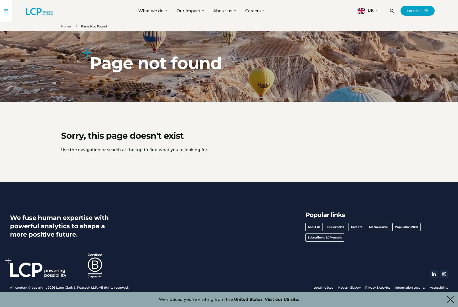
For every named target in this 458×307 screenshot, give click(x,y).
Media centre (378, 227)
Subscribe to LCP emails (325, 237)
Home (66, 26)
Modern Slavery (349, 287)
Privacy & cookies (377, 287)
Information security (410, 287)
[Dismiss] (450, 299)
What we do (151, 10)
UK (371, 10)
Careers (253, 10)
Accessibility (439, 287)
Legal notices (323, 287)
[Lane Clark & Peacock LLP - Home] (38, 10)
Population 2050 (406, 227)
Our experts (335, 227)
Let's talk (414, 11)
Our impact (188, 10)
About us (222, 10)
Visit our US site (281, 299)
